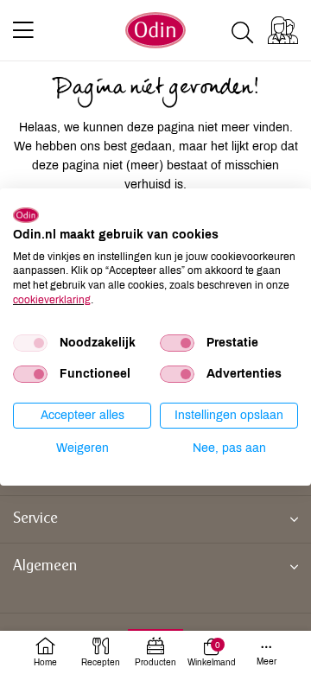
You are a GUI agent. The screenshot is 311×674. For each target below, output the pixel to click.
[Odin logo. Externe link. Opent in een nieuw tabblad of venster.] (26, 215)
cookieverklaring (52, 300)
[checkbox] (30, 343)
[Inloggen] (283, 30)
